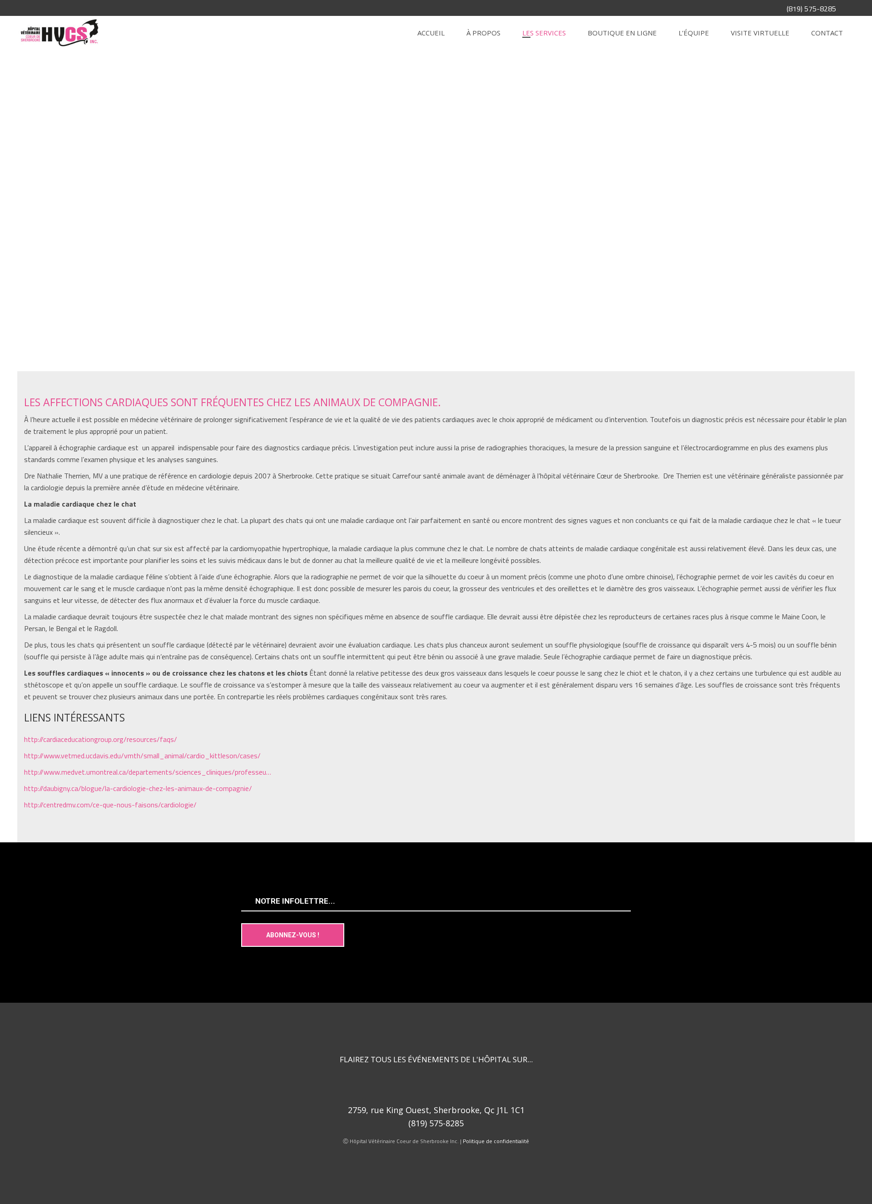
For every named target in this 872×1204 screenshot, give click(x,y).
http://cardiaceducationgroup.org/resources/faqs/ (100, 739)
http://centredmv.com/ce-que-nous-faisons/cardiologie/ (110, 804)
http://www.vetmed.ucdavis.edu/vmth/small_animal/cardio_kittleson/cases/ (142, 755)
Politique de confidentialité (496, 1141)
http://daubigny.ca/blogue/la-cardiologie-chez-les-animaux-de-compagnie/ (138, 788)
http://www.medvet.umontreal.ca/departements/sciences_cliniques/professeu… (147, 771)
